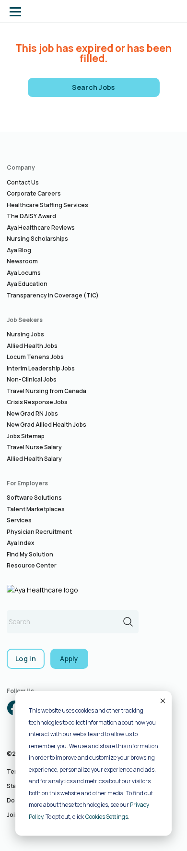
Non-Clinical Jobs (32, 379)
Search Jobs (93, 87)
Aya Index (21, 543)
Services (19, 520)
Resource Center (32, 565)
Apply (69, 658)
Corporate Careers (34, 193)
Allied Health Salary (34, 459)
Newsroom (22, 261)
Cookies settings (106, 817)
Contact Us (23, 182)
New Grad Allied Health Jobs (46, 424)
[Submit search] (128, 622)
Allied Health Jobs (32, 346)
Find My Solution (30, 554)
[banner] (44, 11)
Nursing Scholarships (37, 238)
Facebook (14, 707)
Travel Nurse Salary (34, 447)
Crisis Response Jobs (37, 402)
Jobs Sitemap (26, 436)
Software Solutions (34, 497)
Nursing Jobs (25, 334)
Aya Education (27, 284)
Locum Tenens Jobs (35, 357)
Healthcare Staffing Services (47, 205)
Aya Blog (19, 250)
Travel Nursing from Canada (46, 391)
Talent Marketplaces (36, 509)
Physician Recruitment (39, 532)
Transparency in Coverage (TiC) (53, 295)
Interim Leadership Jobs (41, 368)
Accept (162, 700)
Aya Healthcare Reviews (41, 227)
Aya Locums (24, 273)
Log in (25, 658)
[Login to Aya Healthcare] (171, 11)
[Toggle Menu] (15, 11)
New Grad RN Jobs (32, 413)
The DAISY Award (31, 216)
